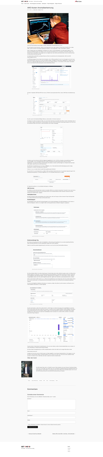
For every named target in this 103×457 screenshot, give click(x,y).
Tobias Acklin (35, 9)
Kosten (57, 380)
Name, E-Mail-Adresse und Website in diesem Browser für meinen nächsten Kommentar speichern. (44, 424)
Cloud (42, 9)
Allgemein (39, 9)
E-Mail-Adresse (30, 415)
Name (28, 410)
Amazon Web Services (35, 380)
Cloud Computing (51, 380)
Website (28, 420)
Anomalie (40, 380)
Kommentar (29, 398)
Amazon (29, 380)
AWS (44, 380)
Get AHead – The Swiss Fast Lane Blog (35, 1)
